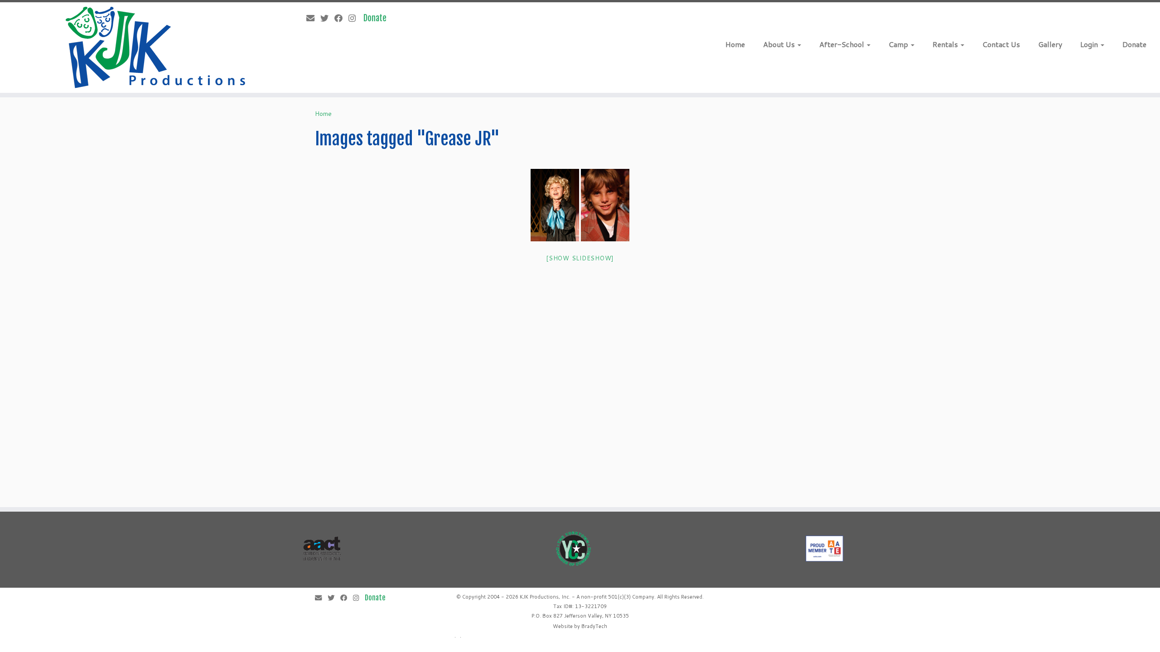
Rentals (946, 44)
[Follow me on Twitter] (327, 18)
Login (1090, 44)
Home (735, 44)
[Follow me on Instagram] (355, 18)
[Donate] (377, 18)
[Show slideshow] (580, 258)
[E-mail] (313, 18)
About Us (780, 44)
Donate (1134, 44)
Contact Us (1001, 44)
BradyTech (594, 626)
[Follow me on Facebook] (341, 18)
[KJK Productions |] (156, 47)
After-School (842, 44)
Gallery (1050, 44)
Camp (899, 44)
